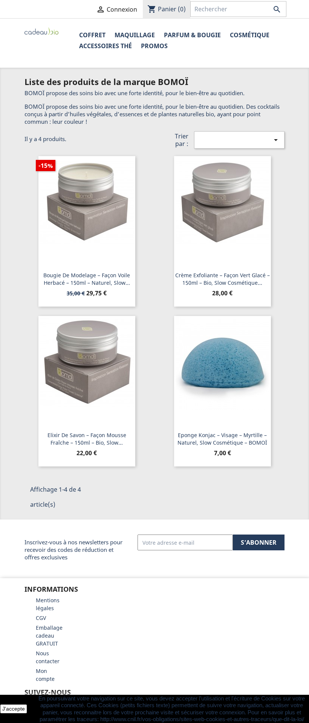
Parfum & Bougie (192, 35)
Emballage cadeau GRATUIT (49, 635)
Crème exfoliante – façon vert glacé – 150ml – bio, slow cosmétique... (222, 279)
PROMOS (154, 46)
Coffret (92, 35)
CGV (41, 617)
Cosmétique (249, 35)
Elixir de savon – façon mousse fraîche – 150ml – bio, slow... (86, 438)
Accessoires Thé (105, 46)
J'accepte (13, 709)
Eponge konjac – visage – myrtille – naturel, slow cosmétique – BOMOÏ (222, 438)
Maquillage (135, 35)
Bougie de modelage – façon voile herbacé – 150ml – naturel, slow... (86, 279)
